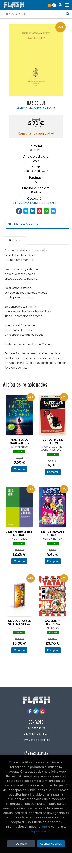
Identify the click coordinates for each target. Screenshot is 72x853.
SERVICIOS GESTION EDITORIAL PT (36, 202)
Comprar (19, 469)
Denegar (21, 843)
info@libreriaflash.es (36, 734)
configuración (35, 831)
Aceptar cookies (51, 843)
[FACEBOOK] (29, 711)
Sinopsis (14, 240)
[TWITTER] (36, 711)
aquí (44, 826)
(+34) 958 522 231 (36, 728)
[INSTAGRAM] (42, 711)
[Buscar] (67, 14)
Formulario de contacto (36, 739)
